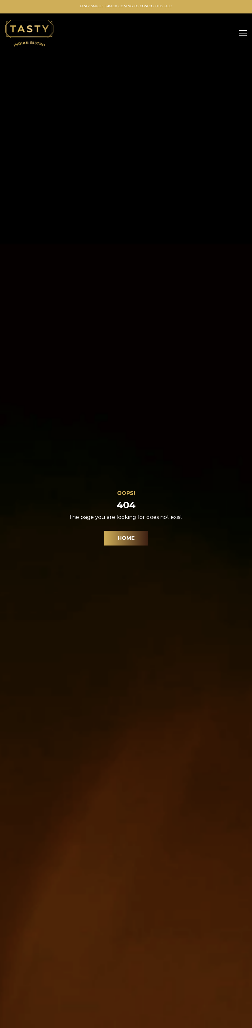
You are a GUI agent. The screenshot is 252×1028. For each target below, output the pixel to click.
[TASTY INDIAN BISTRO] (29, 33)
